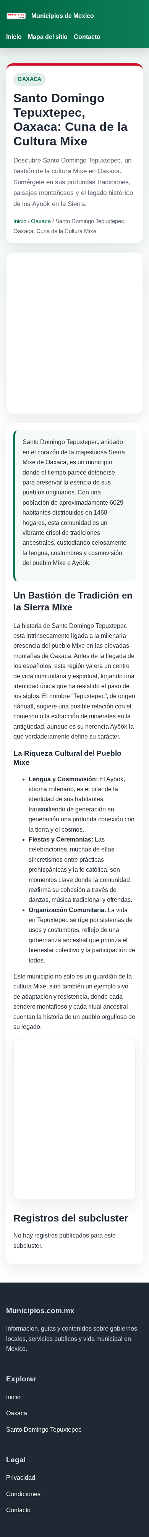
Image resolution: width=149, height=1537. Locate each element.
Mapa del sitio (48, 37)
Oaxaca (41, 221)
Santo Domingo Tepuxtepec (43, 1429)
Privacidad (20, 1477)
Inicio (14, 37)
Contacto (87, 37)
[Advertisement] (74, 333)
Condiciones (23, 1494)
